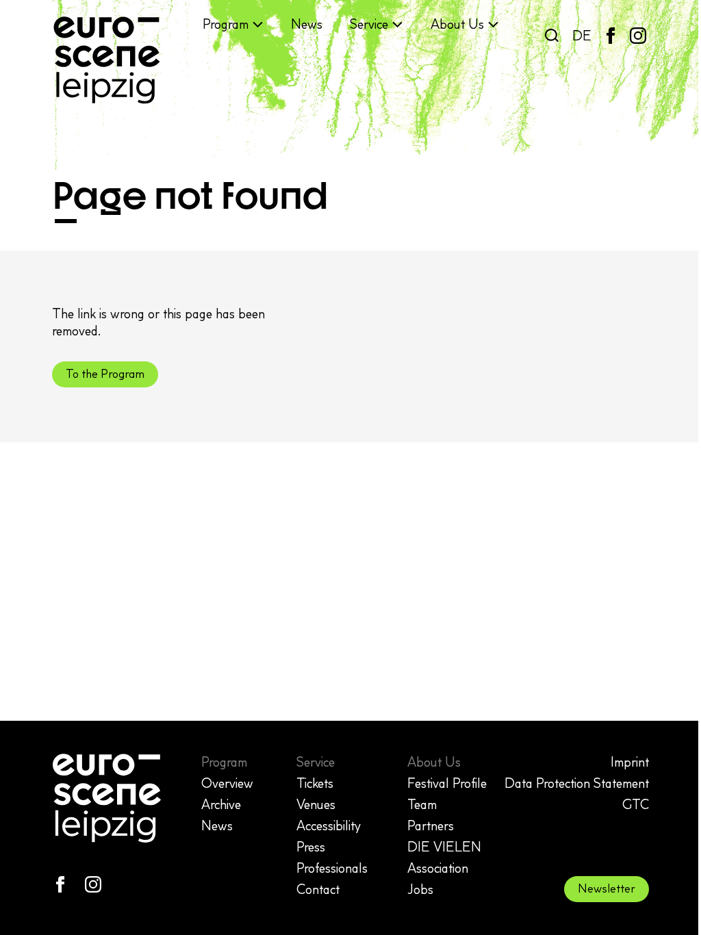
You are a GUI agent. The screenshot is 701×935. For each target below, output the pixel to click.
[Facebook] (611, 36)
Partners (430, 825)
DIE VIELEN (444, 846)
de (581, 35)
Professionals (332, 868)
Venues (315, 804)
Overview (227, 783)
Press (310, 846)
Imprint (630, 762)
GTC (635, 804)
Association (437, 868)
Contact (318, 889)
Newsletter (606, 888)
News (306, 24)
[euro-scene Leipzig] (107, 60)
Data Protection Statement (577, 783)
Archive (221, 804)
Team (422, 804)
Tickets (314, 783)
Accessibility (328, 825)
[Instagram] (638, 36)
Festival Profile (447, 783)
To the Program (105, 373)
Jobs (420, 889)
